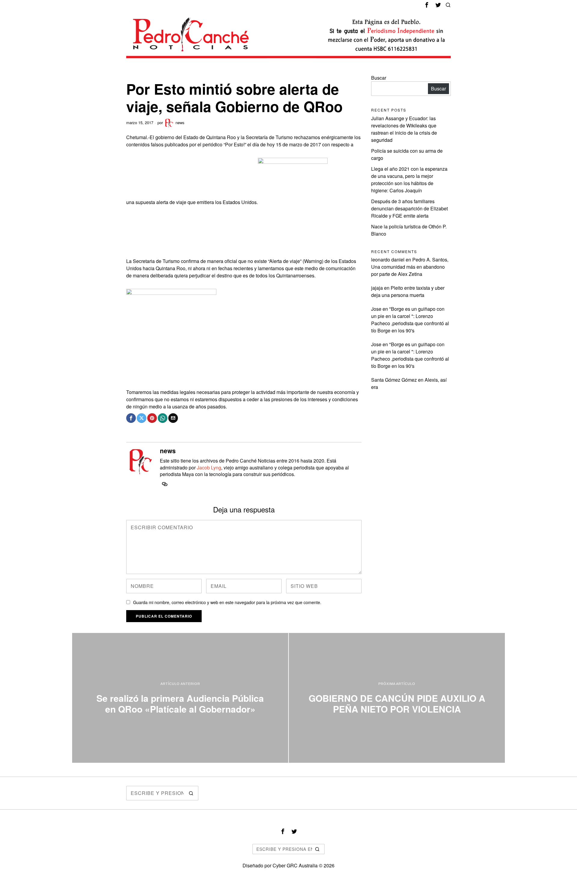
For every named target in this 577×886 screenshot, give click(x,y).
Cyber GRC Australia (295, 865)
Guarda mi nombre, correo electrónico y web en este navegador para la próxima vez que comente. (227, 602)
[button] (191, 793)
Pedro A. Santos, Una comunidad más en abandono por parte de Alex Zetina (409, 266)
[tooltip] (427, 5)
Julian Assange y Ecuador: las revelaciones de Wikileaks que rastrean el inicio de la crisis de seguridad (404, 129)
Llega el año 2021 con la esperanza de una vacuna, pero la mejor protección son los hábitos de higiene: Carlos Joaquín (409, 179)
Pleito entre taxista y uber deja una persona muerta (407, 291)
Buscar (378, 77)
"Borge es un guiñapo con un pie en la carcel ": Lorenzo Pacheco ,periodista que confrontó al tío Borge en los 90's (410, 319)
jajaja (377, 287)
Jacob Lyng (209, 467)
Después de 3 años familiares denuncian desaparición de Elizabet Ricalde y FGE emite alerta (409, 208)
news (180, 122)
